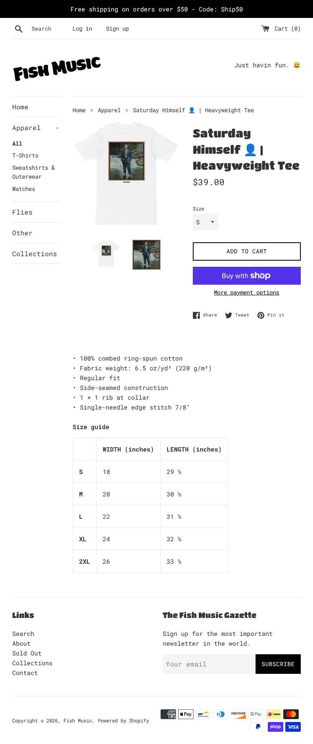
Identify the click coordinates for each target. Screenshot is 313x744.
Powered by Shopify (123, 720)
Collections (34, 253)
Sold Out (27, 653)
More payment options (246, 292)
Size (198, 208)
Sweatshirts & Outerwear (33, 172)
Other (22, 232)
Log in (82, 28)
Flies (22, 212)
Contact (25, 673)
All (17, 143)
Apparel (36, 127)
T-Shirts (25, 155)
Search (23, 633)
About (21, 643)
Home (20, 106)
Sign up (117, 28)
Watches (23, 189)
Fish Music (78, 720)
